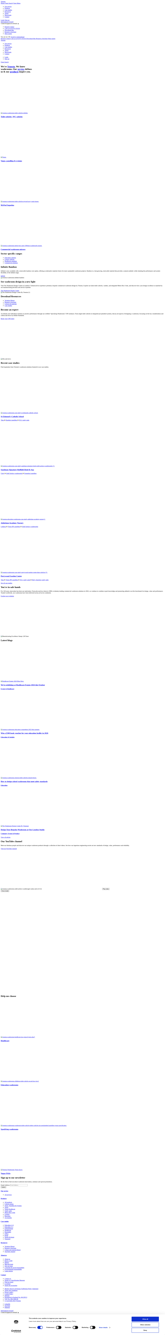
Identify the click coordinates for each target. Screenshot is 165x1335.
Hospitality (8, 1232)
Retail (6, 1235)
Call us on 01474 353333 (12, 28)
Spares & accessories (11, 1285)
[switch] (58, 1327)
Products (7, 8)
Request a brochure (10, 32)
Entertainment (9, 1228)
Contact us (8, 1278)
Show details (103, 1327)
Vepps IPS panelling (14, 526)
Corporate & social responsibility (14, 1267)
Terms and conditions (11, 1290)
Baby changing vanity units (40, 580)
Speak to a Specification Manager (15, 1280)
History (7, 1262)
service (21, 69)
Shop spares (8, 33)
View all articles (5, 837)
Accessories (8, 1218)
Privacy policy (9, 1292)
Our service (8, 6)
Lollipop (3, 526)
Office (6, 1234)
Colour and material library (13, 1250)
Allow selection (145, 1325)
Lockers (7, 1214)
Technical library (10, 1246)
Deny (145, 1330)
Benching (7, 1216)
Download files (9, 30)
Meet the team (9, 1264)
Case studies (8, 10)
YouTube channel (10, 1251)
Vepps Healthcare (10, 1209)
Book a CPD (8, 1261)
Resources (8, 12)
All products (8, 1202)
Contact (7, 17)
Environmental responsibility (13, 1269)
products (14, 71)
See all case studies (6, 583)
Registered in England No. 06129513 (16, 1297)
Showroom (8, 15)
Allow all (145, 1319)
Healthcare (8, 1230)
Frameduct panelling (30, 473)
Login (2, 20)
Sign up (7, 20)
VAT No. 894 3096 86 (11, 1299)
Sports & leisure (9, 1237)
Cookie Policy (9, 1294)
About (6, 13)
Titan (2, 420)
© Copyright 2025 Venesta (13, 1301)
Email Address (5, 1185)
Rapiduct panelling (11, 420)
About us (4, 1255)
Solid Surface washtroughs (14, 473)
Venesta (11, 66)
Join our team (9, 1266)
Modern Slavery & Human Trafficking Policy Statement (21, 1289)
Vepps (6, 1207)
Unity (3, 473)
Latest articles (9, 1271)
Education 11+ (9, 1227)
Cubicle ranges (9, 1204)
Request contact (9, 27)
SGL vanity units (24, 420)
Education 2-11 (9, 1225)
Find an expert (9, 1282)
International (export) (7, 22)
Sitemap (7, 1295)
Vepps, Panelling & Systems (13, 1206)
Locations (8, 1284)
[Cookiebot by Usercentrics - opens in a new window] (16, 1331)
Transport (7, 1239)
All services (8, 1195)
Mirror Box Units (10, 1212)
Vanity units (8, 1211)
